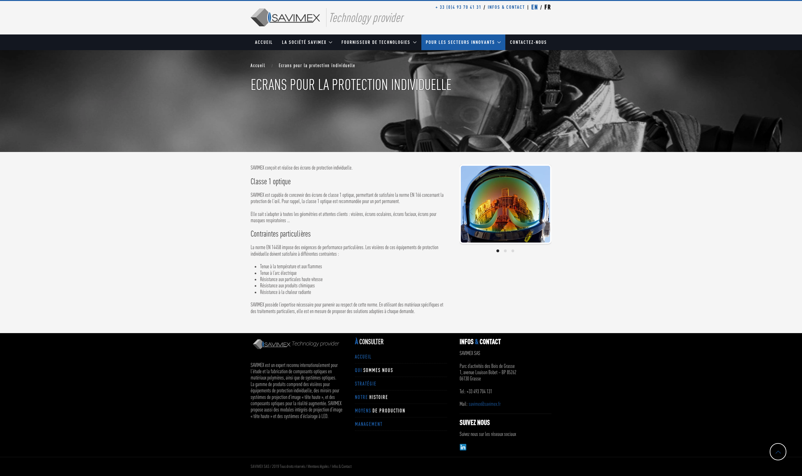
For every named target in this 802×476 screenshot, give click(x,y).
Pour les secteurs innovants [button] (460, 42)
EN (534, 7)
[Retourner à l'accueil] (285, 17)
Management (369, 424)
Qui (374, 370)
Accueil (264, 42)
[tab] (498, 250)
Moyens (380, 410)
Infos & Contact (342, 466)
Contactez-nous (528, 42)
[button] (471, 211)
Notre (371, 397)
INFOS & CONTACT (506, 7)
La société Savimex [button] (304, 42)
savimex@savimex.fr (485, 404)
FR (547, 7)
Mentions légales (318, 466)
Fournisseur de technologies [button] (375, 42)
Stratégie (366, 383)
